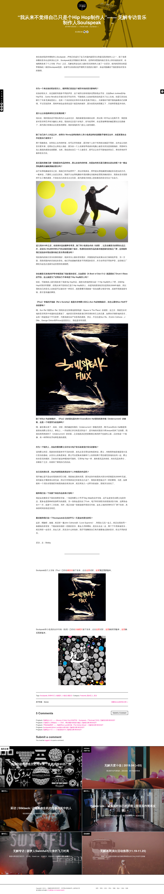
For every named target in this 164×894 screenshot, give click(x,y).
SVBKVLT (51, 695)
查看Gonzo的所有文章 (119, 702)
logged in (48, 740)
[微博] (1, 106)
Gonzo (94, 26)
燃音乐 (70, 570)
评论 (110, 888)
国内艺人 (90, 695)
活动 (122, 888)
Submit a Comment (119, 713)
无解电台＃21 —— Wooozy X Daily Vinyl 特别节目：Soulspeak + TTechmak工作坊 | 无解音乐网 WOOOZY (79, 720)
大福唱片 (79, 629)
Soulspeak (43, 695)
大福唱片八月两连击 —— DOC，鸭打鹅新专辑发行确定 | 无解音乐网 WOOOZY (70, 722)
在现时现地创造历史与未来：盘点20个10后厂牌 (41, 764)
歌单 (127, 888)
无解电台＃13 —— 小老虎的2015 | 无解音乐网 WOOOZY (62, 730)
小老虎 (64, 695)
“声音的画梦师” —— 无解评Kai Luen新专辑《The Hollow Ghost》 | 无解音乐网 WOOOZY (73, 725)
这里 (88, 570)
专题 (114, 888)
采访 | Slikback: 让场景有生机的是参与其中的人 (41, 808)
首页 (97, 888)
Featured (83, 695)
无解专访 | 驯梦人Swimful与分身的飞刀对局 (41, 851)
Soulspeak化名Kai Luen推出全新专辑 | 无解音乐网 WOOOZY (63, 727)
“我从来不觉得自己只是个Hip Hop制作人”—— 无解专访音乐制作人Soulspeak (82, 20)
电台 (118, 888)
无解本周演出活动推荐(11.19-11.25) (123, 851)
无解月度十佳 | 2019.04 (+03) (123, 765)
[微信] (1, 104)
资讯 (101, 888)
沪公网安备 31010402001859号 (55, 890)
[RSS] (1, 109)
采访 (95, 695)
